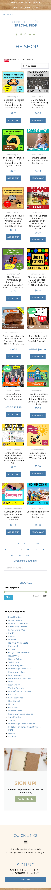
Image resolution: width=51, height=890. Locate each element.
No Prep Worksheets (18, 643)
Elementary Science (17, 627)
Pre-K (11, 633)
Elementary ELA (16, 665)
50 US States (14, 662)
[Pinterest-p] (21, 34)
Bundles (12, 640)
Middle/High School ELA (19, 669)
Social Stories (14, 717)
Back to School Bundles (19, 678)
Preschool (13, 646)
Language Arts (15, 675)
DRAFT (11, 636)
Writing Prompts (16, 688)
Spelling (12, 720)
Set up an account (29, 8)
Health (11, 733)
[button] (26, 842)
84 (12, 555)
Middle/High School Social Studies (24, 727)
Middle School (15, 711)
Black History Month (18, 623)
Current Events (15, 698)
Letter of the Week (17, 630)
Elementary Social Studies (20, 714)
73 (28, 549)
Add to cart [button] (13, 120)
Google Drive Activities (19, 652)
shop (35, 2)
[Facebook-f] (16, 34)
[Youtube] (30, 34)
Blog (28, 2)
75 (43, 549)
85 (20, 555)
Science (12, 736)
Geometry (13, 707)
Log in (15, 8)
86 (27, 555)
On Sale (12, 649)
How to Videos (15, 620)
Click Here (25, 798)
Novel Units (13, 656)
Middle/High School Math (20, 691)
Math (10, 682)
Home (14, 2)
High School (14, 701)
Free (21, 2)
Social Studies (14, 617)
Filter (8, 597)
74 (35, 549)
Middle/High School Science (21, 724)
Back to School (15, 659)
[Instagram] (25, 34)
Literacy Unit (14, 685)
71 (13, 549)
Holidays (12, 704)
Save (7, 61)
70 (6, 549)
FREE (11, 730)
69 (38, 543)
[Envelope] (34, 34)
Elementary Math (16, 672)
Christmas (13, 694)
